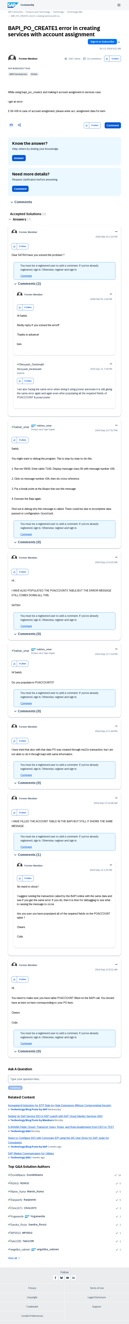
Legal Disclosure (97, 1297)
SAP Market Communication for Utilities (31, 1153)
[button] (107, 59)
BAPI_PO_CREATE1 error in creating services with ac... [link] (35, 16)
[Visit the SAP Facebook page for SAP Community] (55, 1277)
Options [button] (118, 42)
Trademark (32, 1306)
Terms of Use (97, 1288)
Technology (58, 12)
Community (27, 5)
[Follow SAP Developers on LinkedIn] (73, 1277)
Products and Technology (38, 12)
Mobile (34, 74)
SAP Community (15, 12)
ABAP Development (18, 74)
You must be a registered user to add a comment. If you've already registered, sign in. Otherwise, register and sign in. (59, 267)
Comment (112, 125)
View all (12, 1258)
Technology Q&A (74, 12)
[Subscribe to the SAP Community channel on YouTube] (67, 1277)
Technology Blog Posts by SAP (28, 1109)
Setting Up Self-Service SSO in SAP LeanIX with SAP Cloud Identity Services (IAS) (55, 1116)
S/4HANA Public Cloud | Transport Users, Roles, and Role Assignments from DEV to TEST (61, 1127)
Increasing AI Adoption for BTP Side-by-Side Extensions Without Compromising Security (59, 1105)
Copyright (32, 1297)
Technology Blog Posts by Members (32, 1120)
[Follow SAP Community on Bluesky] (61, 1277)
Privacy (32, 1288)
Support (96, 1306)
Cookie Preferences (32, 1316)
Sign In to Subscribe (102, 41)
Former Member (28, 58)
